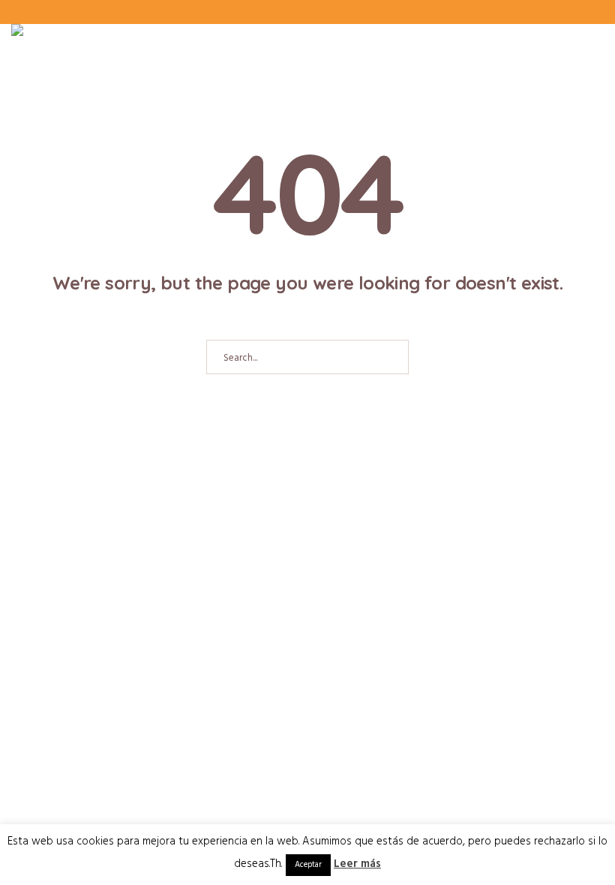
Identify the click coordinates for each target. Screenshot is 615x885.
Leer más (357, 864)
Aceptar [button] (308, 865)
